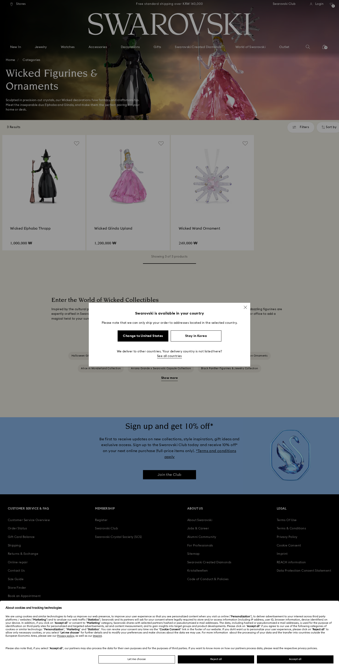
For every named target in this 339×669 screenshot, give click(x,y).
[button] (245, 307)
